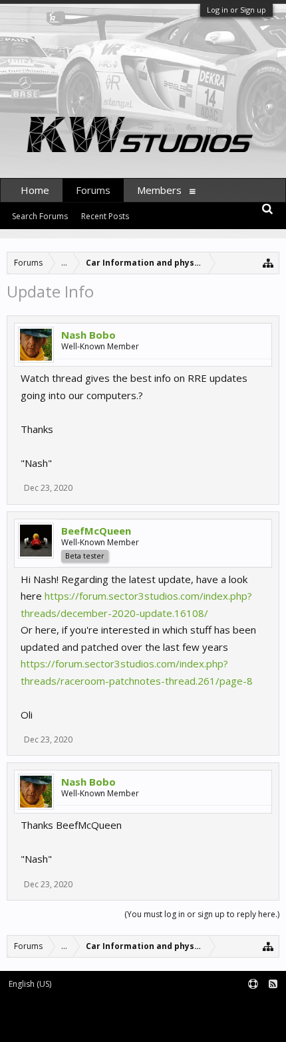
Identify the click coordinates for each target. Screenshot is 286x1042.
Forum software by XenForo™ (61, 1006)
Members (159, 190)
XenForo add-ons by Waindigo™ (61, 1016)
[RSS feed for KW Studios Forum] (273, 985)
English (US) (30, 984)
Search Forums (40, 216)
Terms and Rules (253, 1006)
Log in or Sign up (236, 10)
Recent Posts (105, 216)
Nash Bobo (88, 334)
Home (35, 190)
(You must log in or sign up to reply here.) (201, 914)
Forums (93, 190)
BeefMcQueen (96, 530)
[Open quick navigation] (268, 262)
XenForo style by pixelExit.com (64, 1026)
